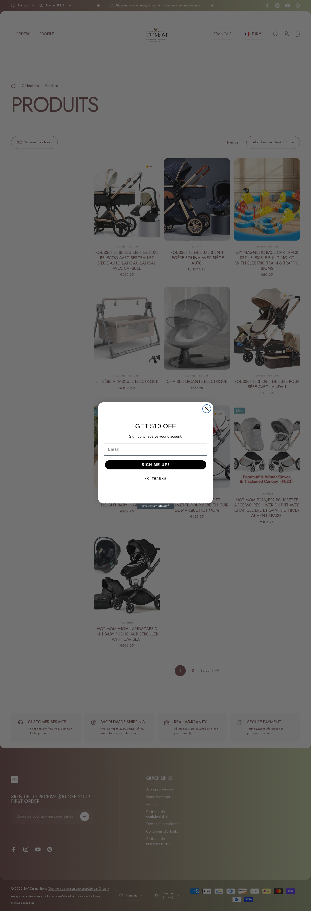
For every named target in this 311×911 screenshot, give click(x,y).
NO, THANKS (155, 478)
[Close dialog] (207, 409)
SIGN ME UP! (155, 465)
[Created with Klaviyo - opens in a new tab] (155, 506)
